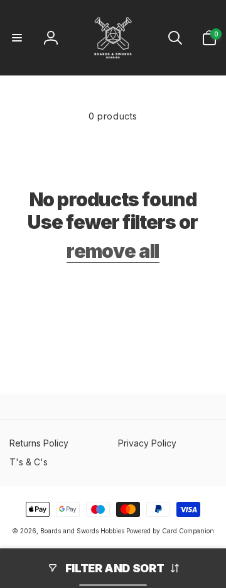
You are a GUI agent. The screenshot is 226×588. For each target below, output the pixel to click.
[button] (17, 38)
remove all (113, 251)
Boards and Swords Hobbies (82, 531)
